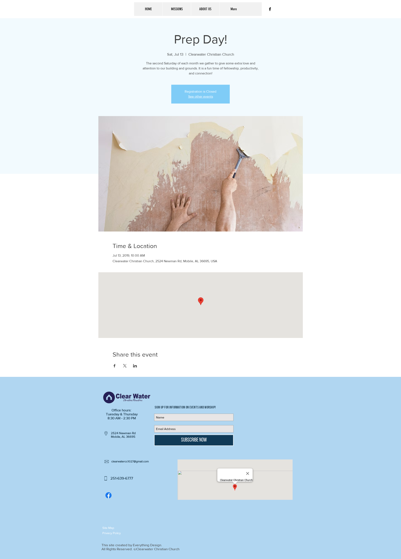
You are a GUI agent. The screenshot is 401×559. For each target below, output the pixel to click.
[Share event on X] (125, 365)
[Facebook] (108, 495)
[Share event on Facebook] (115, 365)
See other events (200, 96)
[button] (117, 527)
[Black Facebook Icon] (270, 9)
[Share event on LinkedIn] (135, 365)
